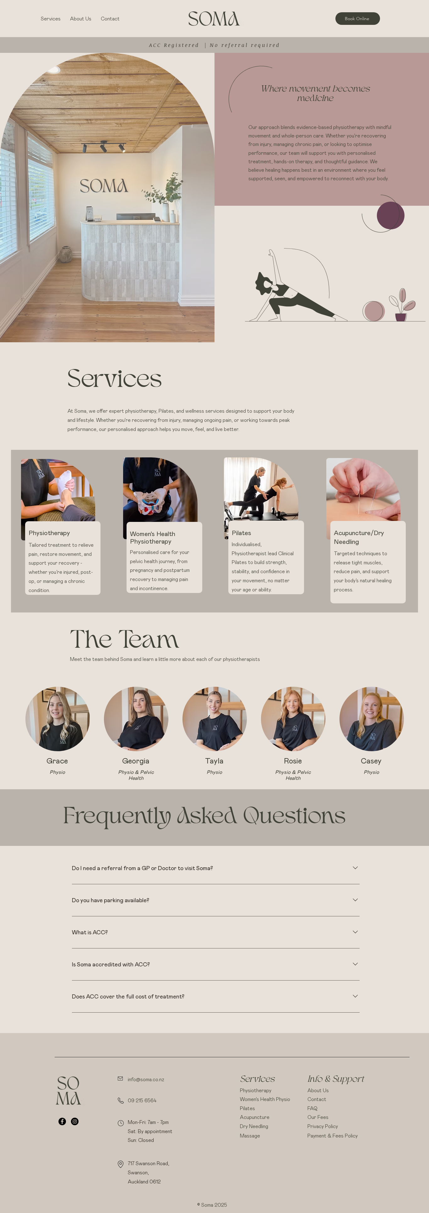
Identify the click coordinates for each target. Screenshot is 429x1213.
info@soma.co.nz (146, 1079)
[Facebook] (62, 1121)
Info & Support (335, 1080)
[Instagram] (75, 1121)
